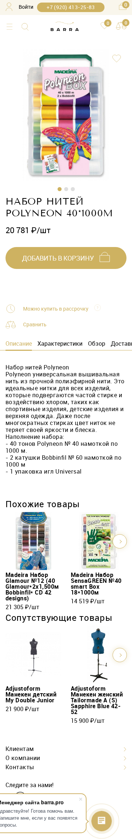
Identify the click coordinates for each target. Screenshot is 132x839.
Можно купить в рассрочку (55, 308)
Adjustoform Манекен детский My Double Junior (31, 694)
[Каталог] (9, 27)
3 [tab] (73, 189)
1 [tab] (60, 189)
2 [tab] (66, 189)
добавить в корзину (58, 258)
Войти (26, 6)
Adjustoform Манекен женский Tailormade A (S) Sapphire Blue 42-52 (97, 700)
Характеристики (59, 343)
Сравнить (35, 324)
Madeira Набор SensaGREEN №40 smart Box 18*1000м (96, 583)
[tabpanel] (66, 115)
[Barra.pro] (65, 27)
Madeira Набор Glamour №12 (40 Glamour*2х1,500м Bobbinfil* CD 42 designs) (32, 586)
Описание (19, 343)
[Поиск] (25, 27)
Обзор (96, 343)
